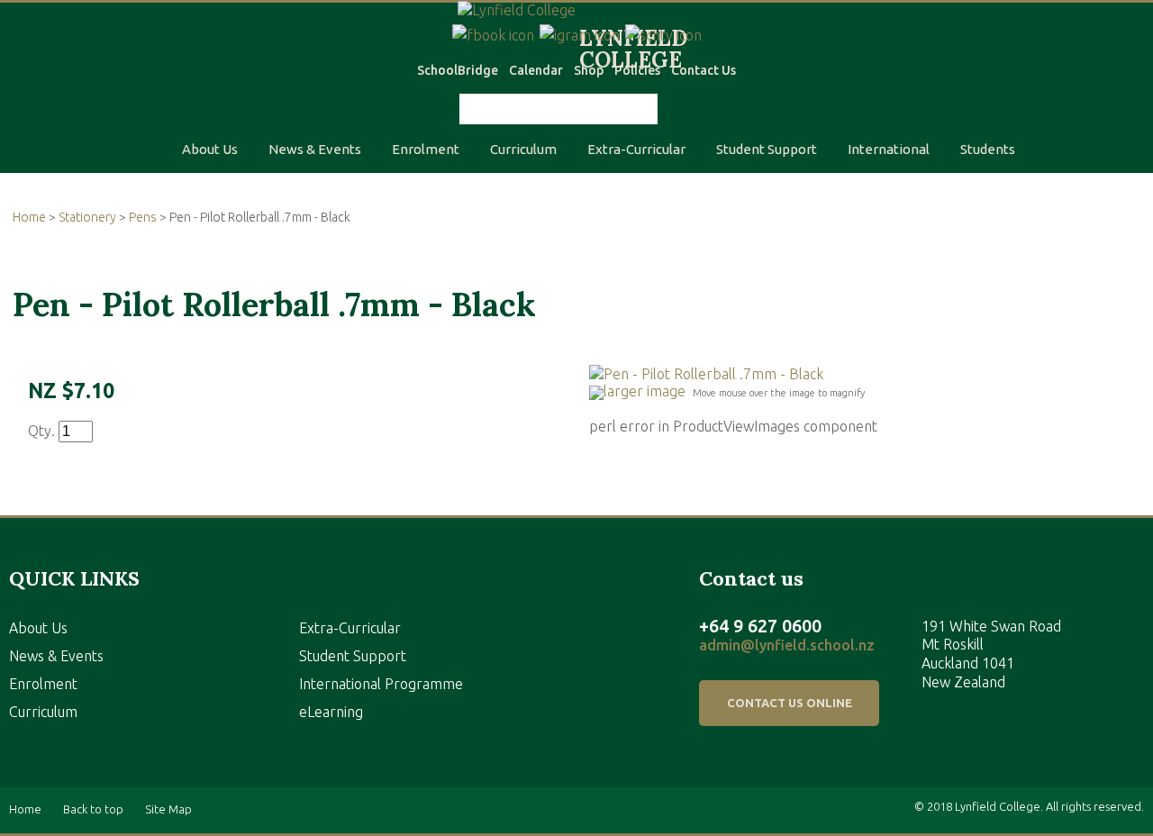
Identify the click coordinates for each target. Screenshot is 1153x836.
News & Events (314, 149)
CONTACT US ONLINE (789, 702)
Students (987, 149)
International (889, 149)
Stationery (87, 217)
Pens (143, 217)
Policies (637, 70)
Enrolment (425, 149)
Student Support (766, 149)
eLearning (331, 712)
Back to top (93, 809)
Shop (589, 70)
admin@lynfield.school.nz (787, 645)
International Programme (381, 684)
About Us (210, 149)
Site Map (168, 809)
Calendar (536, 70)
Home (29, 217)
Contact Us (703, 70)
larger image (644, 391)
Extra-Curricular (636, 149)
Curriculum (523, 149)
